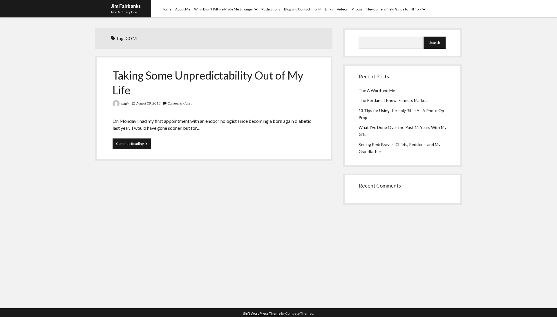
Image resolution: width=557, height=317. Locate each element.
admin (125, 103)
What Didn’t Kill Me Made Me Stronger (223, 9)
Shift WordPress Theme (262, 313)
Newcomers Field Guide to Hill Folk (393, 9)
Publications (270, 9)
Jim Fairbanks (126, 6)
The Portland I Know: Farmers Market (393, 100)
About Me (182, 9)
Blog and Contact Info (300, 9)
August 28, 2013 (148, 103)
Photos (357, 9)
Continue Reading (133, 145)
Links (329, 9)
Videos (342, 9)
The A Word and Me (377, 90)
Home (166, 9)
